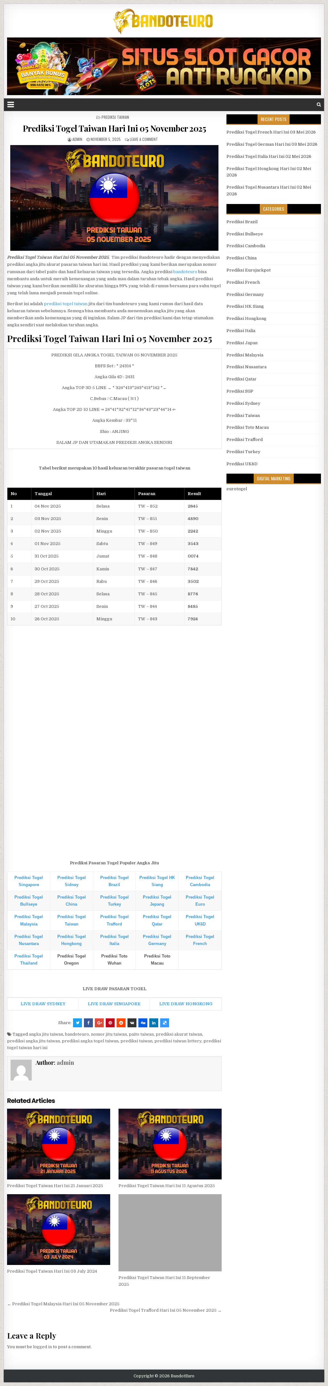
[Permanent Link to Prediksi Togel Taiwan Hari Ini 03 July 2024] (58, 1229)
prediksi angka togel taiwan (90, 1041)
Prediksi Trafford (244, 439)
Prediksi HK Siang (245, 306)
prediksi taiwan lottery (177, 1041)
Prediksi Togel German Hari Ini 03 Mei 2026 (271, 144)
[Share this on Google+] (99, 1022)
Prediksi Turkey (243, 451)
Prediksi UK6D (242, 463)
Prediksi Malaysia (244, 355)
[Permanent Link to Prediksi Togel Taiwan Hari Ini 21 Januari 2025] (58, 1144)
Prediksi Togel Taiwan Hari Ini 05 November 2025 (114, 128)
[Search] (319, 104)
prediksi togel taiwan (65, 303)
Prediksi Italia (240, 330)
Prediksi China (241, 258)
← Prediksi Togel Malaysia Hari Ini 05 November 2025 (63, 1303)
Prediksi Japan (242, 342)
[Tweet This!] (77, 1022)
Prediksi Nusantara (246, 366)
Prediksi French (243, 282)
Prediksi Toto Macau (247, 427)
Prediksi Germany (245, 294)
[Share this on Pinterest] (110, 1022)
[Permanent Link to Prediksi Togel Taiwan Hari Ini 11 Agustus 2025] (170, 1144)
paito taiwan (141, 1034)
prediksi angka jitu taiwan (33, 1041)
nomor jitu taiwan (109, 1034)
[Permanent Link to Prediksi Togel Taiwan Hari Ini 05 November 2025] (114, 198)
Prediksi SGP (239, 391)
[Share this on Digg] (142, 1022)
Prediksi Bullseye (244, 234)
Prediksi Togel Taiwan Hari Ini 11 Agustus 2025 (167, 1185)
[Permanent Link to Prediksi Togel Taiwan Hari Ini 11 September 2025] (170, 1232)
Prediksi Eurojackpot (248, 270)
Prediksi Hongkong (246, 318)
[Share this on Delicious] (164, 1022)
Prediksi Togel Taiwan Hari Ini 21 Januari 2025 (55, 1185)
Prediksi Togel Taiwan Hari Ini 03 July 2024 (52, 1271)
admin (77, 139)
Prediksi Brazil (242, 221)
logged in (42, 1346)
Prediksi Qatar (241, 379)
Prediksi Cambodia (245, 245)
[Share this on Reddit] (121, 1022)
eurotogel (236, 488)
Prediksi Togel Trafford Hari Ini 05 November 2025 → (166, 1310)
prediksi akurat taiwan (179, 1034)
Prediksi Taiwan (115, 117)
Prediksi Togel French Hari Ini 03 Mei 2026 (271, 132)
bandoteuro (185, 271)
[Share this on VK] (131, 1022)
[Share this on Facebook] (88, 1022)
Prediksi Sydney (243, 403)
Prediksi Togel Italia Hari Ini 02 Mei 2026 (268, 156)
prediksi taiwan (136, 1041)
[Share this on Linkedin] (153, 1022)
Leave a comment (144, 139)
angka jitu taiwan (46, 1034)
